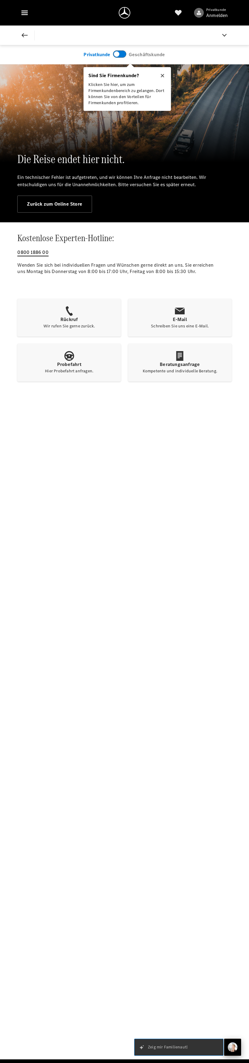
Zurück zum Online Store (54, 204)
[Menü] (24, 12)
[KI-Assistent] (232, 1047)
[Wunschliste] (178, 13)
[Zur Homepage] (124, 13)
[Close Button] (24, 35)
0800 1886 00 (32, 252)
